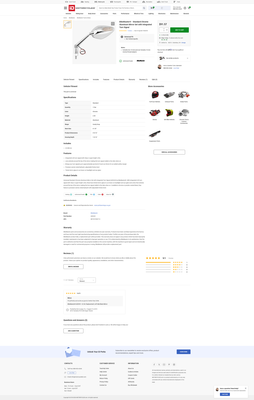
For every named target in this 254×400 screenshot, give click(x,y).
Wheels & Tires (138, 13)
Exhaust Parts (169, 102)
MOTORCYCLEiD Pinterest (169, 364)
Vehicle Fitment (69, 79)
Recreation (149, 2)
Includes (96, 79)
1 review (129, 30)
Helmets (68, 13)
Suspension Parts (154, 141)
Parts (114, 13)
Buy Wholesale (132, 385)
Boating (87, 2)
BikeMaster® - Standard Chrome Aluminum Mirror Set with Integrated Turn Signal (67, 24)
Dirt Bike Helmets (169, 119)
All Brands (131, 382)
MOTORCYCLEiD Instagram (174, 364)
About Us (131, 368)
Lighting (151, 13)
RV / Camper (133, 2)
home (65, 18)
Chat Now (225, 394)
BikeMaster (72, 18)
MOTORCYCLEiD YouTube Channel (164, 364)
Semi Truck (164, 2)
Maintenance (174, 13)
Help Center (103, 372)
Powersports (117, 2)
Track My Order (104, 368)
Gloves (155, 119)
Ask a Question (73, 331)
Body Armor (92, 13)
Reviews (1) (143, 79)
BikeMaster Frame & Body (84, 18)
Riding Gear (79, 13)
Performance (125, 13)
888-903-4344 (177, 9)
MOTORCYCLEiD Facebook (154, 364)
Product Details (119, 79)
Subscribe (183, 352)
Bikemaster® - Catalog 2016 (68, 194)
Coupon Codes (132, 375)
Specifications (84, 79)
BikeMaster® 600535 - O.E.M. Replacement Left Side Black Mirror (87, 304)
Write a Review (73, 266)
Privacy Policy (104, 382)
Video (100, 194)
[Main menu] (65, 8)
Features (106, 79)
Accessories (104, 13)
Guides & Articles (133, 372)
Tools (178, 2)
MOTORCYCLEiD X (159, 364)
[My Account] (185, 8)
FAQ (92, 194)
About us (110, 194)
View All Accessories (169, 152)
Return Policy (104, 378)
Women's (186, 13)
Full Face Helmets (154, 102)
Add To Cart (179, 30)
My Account (103, 375)
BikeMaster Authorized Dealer (81, 194)
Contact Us (103, 385)
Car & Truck (72, 2)
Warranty (132, 79)
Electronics (161, 13)
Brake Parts (184, 102)
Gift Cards (131, 378)
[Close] (245, 388)
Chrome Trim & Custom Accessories (184, 121)
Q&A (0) (154, 79)
